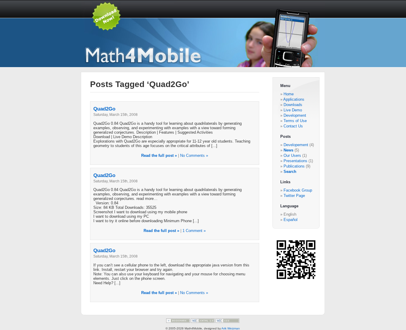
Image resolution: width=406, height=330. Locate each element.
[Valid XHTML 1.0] (203, 321)
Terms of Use (295, 121)
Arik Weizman (230, 328)
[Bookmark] (178, 321)
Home (289, 94)
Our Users (293, 155)
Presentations (296, 161)
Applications (293, 99)
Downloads (293, 104)
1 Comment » (194, 230)
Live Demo (293, 110)
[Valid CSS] (227, 321)
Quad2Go (104, 109)
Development (295, 115)
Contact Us (293, 126)
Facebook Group (298, 190)
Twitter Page (294, 195)
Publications (295, 166)
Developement (296, 145)
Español (291, 219)
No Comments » (194, 155)
